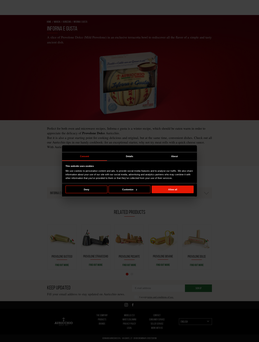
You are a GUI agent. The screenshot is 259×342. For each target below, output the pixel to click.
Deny (86, 189)
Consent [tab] (84, 156)
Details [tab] (129, 156)
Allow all (172, 189)
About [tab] (174, 156)
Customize (127, 189)
